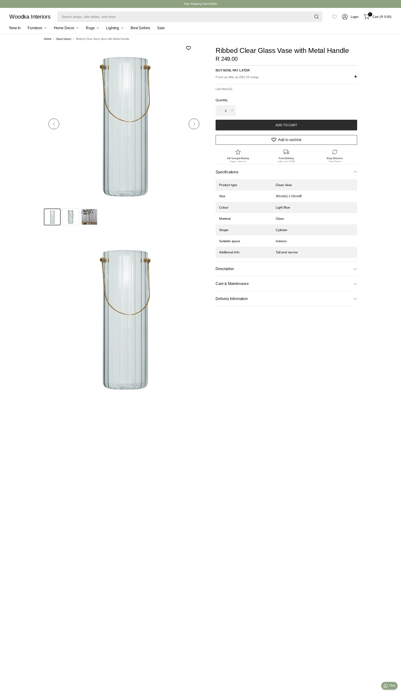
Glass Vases (63, 39)
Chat (392, 685)
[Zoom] (195, 52)
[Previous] (54, 124)
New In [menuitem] (15, 28)
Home (47, 39)
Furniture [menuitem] (35, 28)
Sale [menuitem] (161, 28)
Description (225, 269)
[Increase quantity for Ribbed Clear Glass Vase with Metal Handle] (232, 110)
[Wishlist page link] (334, 16)
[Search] (316, 16)
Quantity (222, 100)
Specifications (227, 172)
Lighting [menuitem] (112, 28)
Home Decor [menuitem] (64, 28)
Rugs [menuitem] (90, 28)
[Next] (194, 124)
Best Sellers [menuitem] (140, 28)
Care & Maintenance (232, 284)
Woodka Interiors (29, 16)
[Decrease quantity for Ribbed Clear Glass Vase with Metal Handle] (219, 110)
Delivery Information (232, 299)
